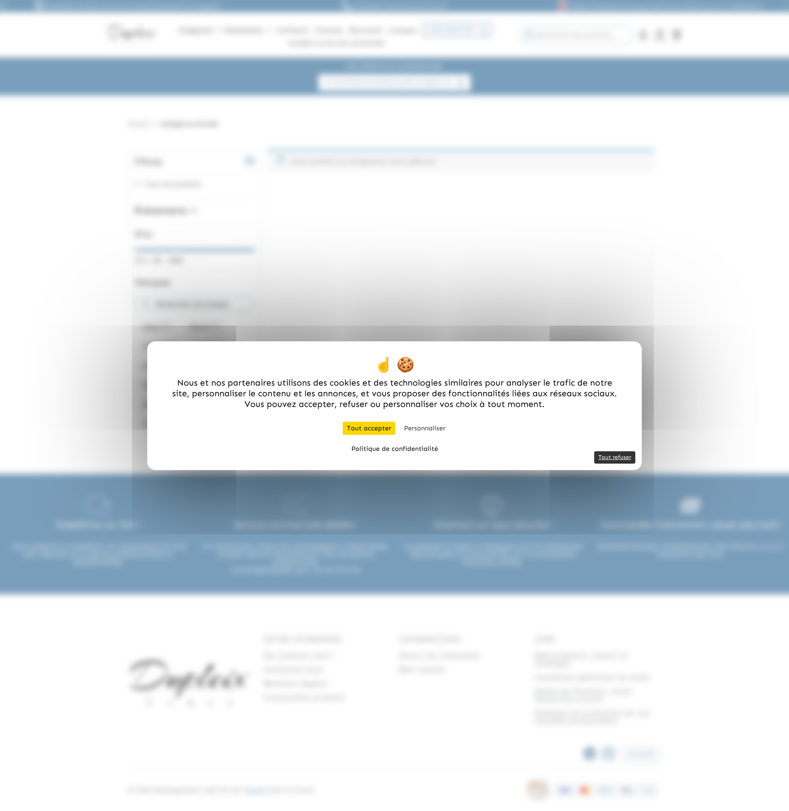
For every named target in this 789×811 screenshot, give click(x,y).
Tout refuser (614, 457)
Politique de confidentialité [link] (394, 449)
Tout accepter (369, 428)
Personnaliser (424, 428)
